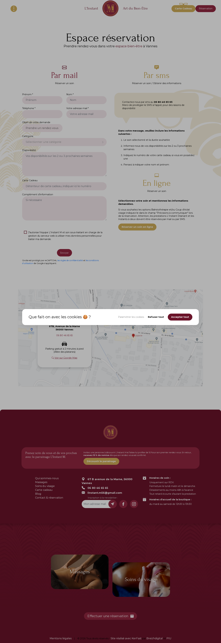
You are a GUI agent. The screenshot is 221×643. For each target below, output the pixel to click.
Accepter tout (180, 317)
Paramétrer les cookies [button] (131, 317)
